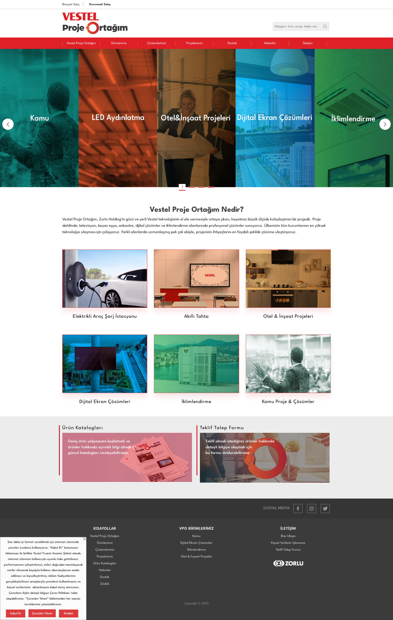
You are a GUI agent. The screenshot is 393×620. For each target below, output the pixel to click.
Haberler (270, 43)
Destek (232, 43)
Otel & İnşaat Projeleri (196, 556)
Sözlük (104, 583)
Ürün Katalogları (104, 563)
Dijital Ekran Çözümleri (196, 542)
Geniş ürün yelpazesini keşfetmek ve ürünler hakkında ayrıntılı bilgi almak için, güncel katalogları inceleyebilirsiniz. (103, 447)
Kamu (196, 536)
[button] (8, 124)
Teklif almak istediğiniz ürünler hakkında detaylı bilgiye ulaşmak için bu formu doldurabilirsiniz (240, 447)
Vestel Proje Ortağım (81, 43)
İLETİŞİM (288, 529)
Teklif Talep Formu (288, 549)
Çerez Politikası (60, 593)
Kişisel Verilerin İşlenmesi (288, 542)
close (84, 539)
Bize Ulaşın (288, 536)
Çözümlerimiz (156, 43)
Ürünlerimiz (119, 43)
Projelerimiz (194, 43)
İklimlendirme (196, 549)
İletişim (308, 43)
